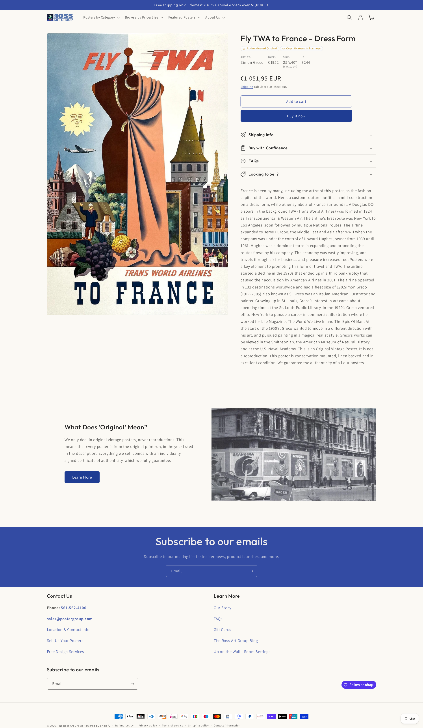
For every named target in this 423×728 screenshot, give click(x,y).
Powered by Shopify (97, 726)
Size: (286, 57)
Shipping (247, 87)
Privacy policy (148, 725)
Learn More (82, 477)
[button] (101, 17)
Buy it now (296, 115)
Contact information (227, 725)
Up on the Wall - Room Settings (242, 651)
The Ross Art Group (70, 726)
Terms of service (172, 725)
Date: (272, 57)
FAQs (218, 618)
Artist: (246, 57)
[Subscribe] (251, 571)
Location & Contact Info (68, 629)
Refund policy (124, 725)
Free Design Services (65, 651)
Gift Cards (222, 629)
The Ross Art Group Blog (236, 640)
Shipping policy (198, 725)
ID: (304, 57)
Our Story (222, 607)
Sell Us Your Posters (65, 640)
